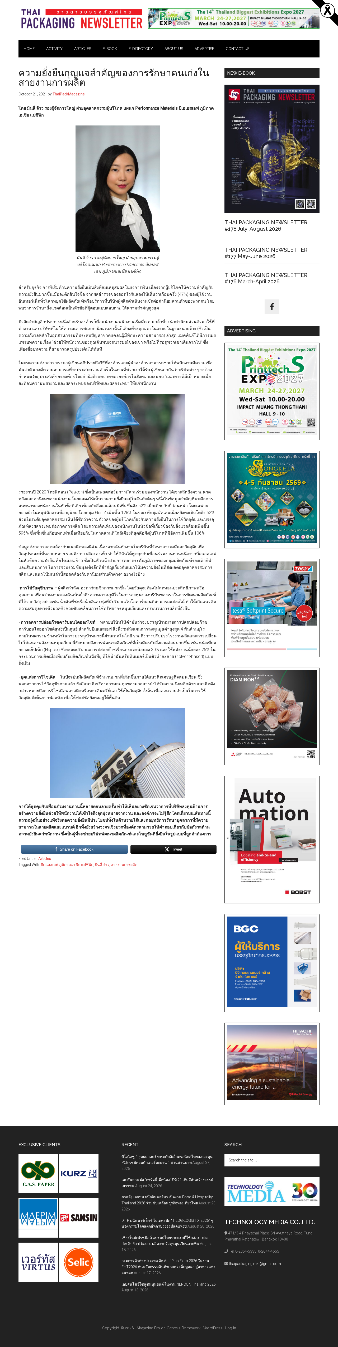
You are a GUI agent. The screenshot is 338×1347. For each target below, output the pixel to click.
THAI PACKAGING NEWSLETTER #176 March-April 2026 (265, 278)
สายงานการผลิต (124, 865)
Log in (230, 1328)
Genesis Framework (183, 1328)
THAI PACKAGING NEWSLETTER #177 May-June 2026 (265, 253)
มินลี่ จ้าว (102, 865)
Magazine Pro (148, 1328)
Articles (44, 858)
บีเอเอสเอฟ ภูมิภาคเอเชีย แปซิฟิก (67, 865)
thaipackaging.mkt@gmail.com (255, 1264)
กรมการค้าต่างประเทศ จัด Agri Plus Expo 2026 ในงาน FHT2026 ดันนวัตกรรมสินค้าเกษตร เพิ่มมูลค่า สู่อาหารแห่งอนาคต (168, 1267)
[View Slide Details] (234, 18)
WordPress (212, 1328)
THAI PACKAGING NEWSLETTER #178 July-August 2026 (265, 225)
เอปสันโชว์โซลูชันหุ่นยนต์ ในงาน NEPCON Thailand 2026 (168, 1284)
